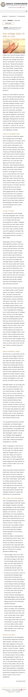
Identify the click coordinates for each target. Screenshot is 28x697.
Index (4, 20)
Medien (6, 27)
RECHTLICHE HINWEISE (17, 690)
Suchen (10, 20)
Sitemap (17, 20)
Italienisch (12, 16)
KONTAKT (18, 691)
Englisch (5, 16)
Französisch (21, 16)
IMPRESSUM (8, 690)
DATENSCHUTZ (11, 691)
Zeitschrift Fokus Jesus (15, 27)
